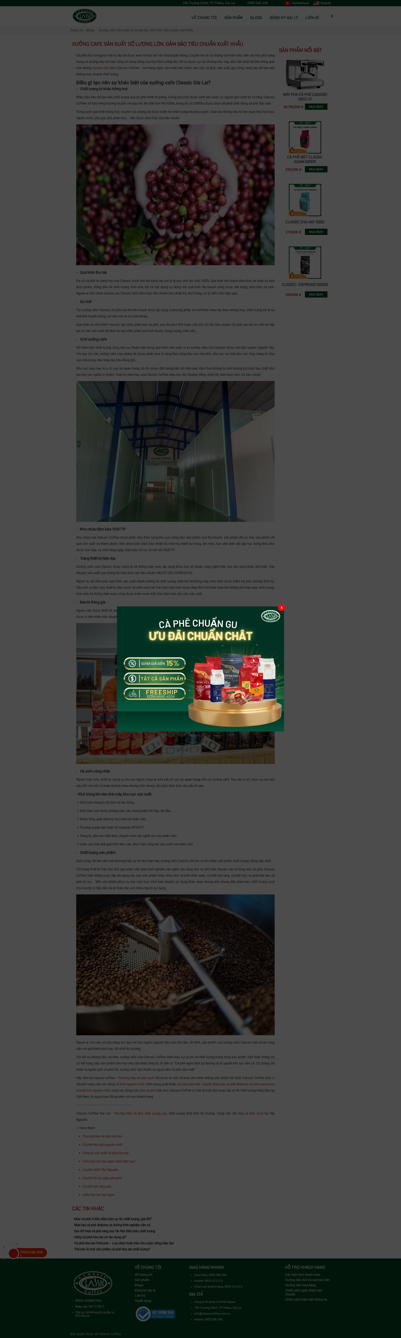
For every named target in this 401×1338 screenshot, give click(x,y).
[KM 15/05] (200, 669)
